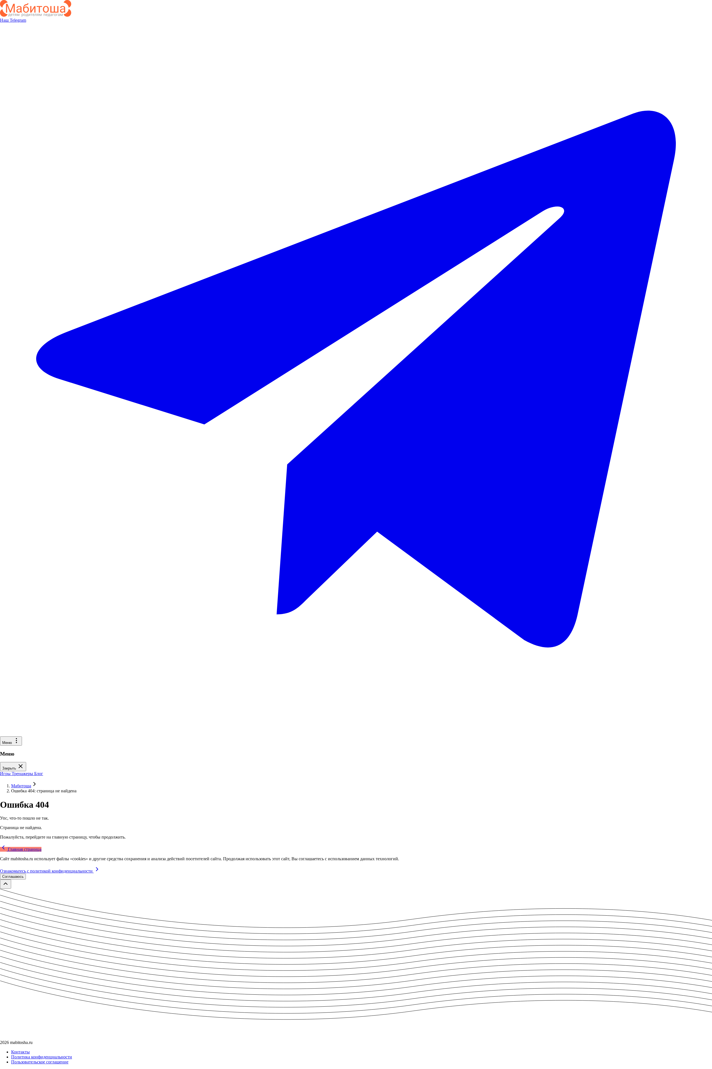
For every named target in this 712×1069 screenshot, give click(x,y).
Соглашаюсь (13, 876)
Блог (38, 773)
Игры (6, 773)
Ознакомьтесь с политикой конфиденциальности (47, 871)
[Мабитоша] (35, 15)
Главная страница (24, 849)
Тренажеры (23, 773)
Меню (7, 743)
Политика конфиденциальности (41, 1057)
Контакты (20, 1052)
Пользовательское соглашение (39, 1062)
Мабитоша (21, 785)
